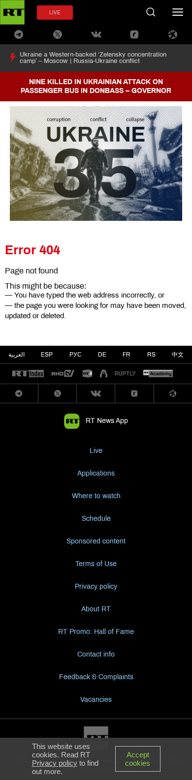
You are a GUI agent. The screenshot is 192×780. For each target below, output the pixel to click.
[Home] (12, 12)
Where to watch (96, 496)
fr (126, 354)
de (102, 354)
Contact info (96, 654)
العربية (16, 354)
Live (96, 450)
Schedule (96, 518)
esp (47, 354)
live (55, 12)
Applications (96, 473)
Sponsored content (96, 541)
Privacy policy (96, 586)
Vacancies (96, 699)
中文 (178, 354)
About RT (96, 609)
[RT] (28, 374)
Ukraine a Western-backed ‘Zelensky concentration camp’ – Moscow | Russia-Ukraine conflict (93, 57)
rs (151, 354)
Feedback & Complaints (96, 677)
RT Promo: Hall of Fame (96, 631)
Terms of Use (96, 564)
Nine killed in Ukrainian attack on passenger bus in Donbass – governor (96, 86)
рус (75, 354)
